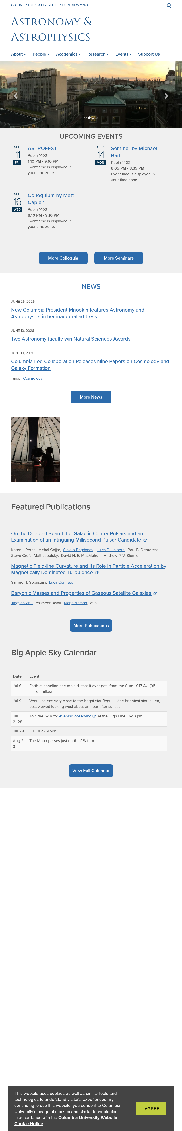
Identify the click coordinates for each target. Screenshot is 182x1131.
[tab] (85, 118)
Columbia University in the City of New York (49, 5)
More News (91, 397)
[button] (15, 94)
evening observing (75, 716)
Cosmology (33, 378)
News (91, 286)
